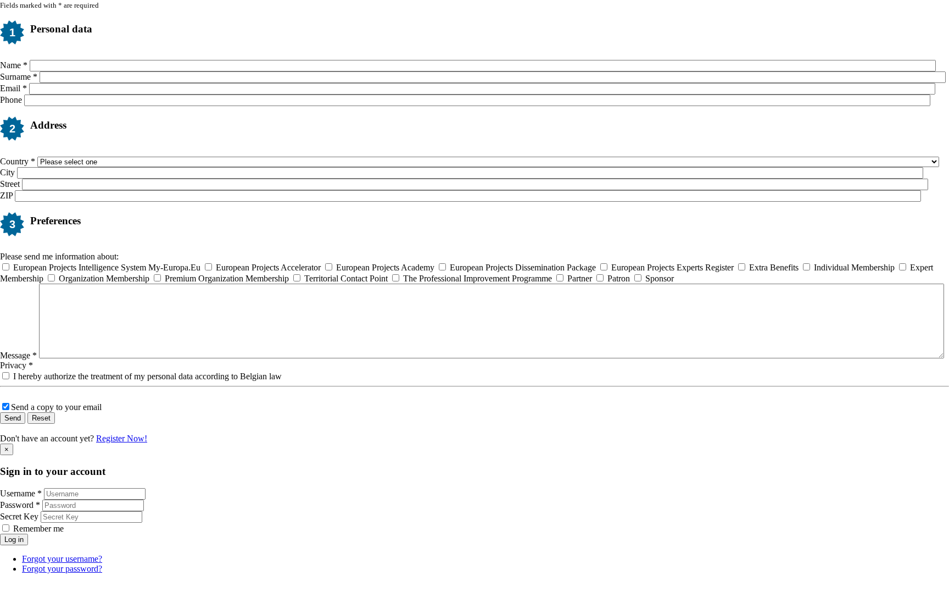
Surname (18, 76)
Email (13, 88)
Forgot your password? (62, 568)
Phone (11, 99)
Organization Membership (104, 278)
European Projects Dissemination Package (523, 267)
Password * (20, 505)
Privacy (16, 365)
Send (12, 418)
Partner (579, 278)
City (7, 172)
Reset (41, 418)
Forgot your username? (62, 558)
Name (13, 65)
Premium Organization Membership (227, 278)
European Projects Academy (385, 267)
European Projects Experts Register (672, 267)
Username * (21, 493)
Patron (618, 278)
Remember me (38, 528)
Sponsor (658, 278)
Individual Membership (854, 267)
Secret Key (19, 516)
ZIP (6, 195)
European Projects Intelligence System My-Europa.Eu (107, 267)
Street (10, 184)
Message (18, 355)
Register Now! (121, 438)
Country (17, 161)
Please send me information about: (59, 256)
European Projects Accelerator (268, 267)
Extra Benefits (774, 267)
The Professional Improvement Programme (477, 278)
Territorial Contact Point (346, 278)
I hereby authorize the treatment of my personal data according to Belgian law (146, 376)
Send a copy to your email (56, 407)
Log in (14, 539)
